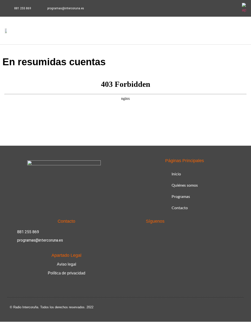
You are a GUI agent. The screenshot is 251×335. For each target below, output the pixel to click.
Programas (181, 197)
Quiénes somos (185, 185)
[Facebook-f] (222, 8)
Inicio (176, 174)
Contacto (180, 208)
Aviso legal (66, 264)
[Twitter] (234, 8)
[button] (220, 30)
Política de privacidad (66, 273)
